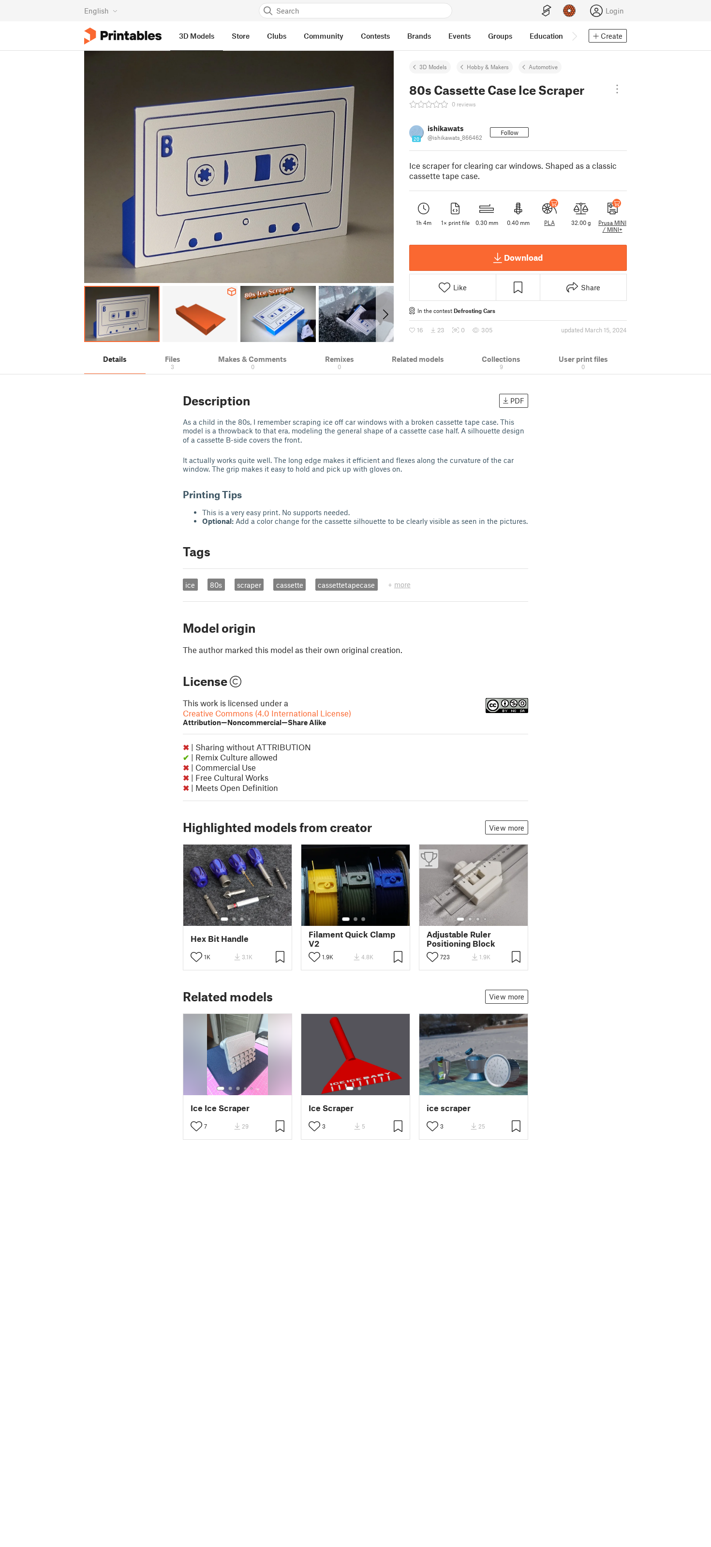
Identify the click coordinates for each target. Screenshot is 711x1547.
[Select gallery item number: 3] (242, 919)
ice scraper (449, 1108)
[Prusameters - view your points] (569, 10)
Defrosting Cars (474, 310)
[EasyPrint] (546, 10)
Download (523, 257)
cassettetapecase (346, 584)
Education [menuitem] (546, 35)
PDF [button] (517, 400)
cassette (289, 584)
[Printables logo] (123, 36)
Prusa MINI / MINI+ (612, 226)
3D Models (433, 66)
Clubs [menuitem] (276, 35)
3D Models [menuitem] (196, 35)
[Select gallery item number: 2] (234, 919)
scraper (249, 584)
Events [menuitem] (459, 35)
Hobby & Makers (488, 66)
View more (506, 827)
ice (190, 584)
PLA (549, 222)
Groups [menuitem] (500, 35)
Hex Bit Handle (220, 938)
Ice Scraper (331, 1108)
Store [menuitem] (241, 35)
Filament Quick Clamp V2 (352, 939)
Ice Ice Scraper (220, 1108)
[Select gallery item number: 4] (250, 919)
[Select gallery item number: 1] (224, 919)
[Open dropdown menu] (617, 89)
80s (216, 584)
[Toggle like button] (196, 957)
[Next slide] (385, 314)
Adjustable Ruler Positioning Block (461, 939)
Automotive (543, 66)
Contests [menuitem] (375, 35)
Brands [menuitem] (419, 35)
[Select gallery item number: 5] (252, 1088)
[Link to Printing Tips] (248, 494)
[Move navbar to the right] (574, 35)
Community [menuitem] (323, 35)
